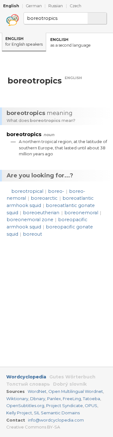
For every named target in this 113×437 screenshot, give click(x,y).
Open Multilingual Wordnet (75, 391)
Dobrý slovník (70, 384)
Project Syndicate (64, 405)
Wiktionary (17, 398)
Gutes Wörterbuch (72, 377)
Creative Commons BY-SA (33, 426)
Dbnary (37, 398)
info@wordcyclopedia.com (56, 420)
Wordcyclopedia (26, 377)
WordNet (37, 391)
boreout (32, 234)
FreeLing (72, 398)
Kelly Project (19, 412)
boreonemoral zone (30, 219)
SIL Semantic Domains (57, 412)
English (11, 5)
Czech (75, 5)
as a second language (70, 42)
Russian (55, 5)
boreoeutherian (41, 213)
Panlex (54, 398)
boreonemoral (81, 213)
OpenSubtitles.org (25, 405)
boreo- (56, 191)
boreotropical (27, 191)
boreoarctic (44, 198)
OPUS (91, 405)
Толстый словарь (28, 384)
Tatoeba (91, 398)
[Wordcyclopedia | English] (12, 20)
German (34, 5)
